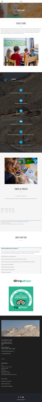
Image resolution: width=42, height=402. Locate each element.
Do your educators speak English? (7, 264)
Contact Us (3, 358)
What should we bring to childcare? (7, 267)
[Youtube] (23, 397)
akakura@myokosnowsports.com (8, 351)
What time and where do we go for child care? (9, 248)
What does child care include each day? (8, 256)
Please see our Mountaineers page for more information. (20, 221)
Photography (3, 369)
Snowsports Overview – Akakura (6, 366)
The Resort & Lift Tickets (5, 371)
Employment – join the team (6, 381)
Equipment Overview (4, 368)
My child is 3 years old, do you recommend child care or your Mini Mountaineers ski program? (18, 261)
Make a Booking (4, 378)
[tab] (21, 248)
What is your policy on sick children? (8, 269)
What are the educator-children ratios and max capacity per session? (14, 259)
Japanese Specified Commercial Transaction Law (9, 374)
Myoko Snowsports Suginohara (7, 386)
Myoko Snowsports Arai (5, 383)
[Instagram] (20, 397)
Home (2, 365)
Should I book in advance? (6, 272)
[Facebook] (18, 397)
